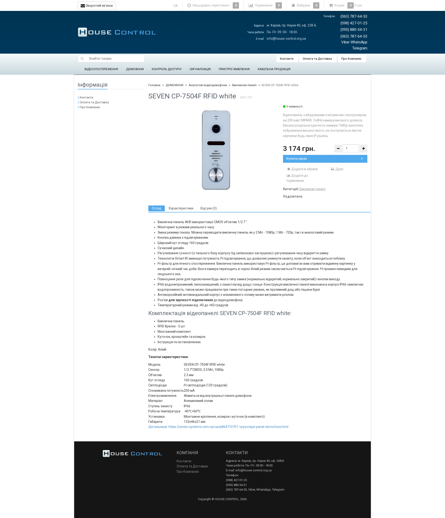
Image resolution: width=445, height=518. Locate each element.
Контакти (286, 58)
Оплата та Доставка (317, 58)
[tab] (156, 208)
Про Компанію (351, 58)
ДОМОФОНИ (135, 69)
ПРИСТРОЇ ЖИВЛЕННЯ (234, 69)
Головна (154, 85)
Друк (339, 169)
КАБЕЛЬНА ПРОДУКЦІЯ (274, 69)
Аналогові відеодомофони (208, 85)
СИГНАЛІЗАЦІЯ (200, 69)
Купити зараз (296, 158)
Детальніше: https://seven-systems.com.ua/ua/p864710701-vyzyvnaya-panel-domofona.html (218, 427)
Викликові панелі (244, 85)
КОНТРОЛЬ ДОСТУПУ (166, 69)
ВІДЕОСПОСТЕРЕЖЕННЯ (101, 69)
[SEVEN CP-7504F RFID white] (215, 150)
